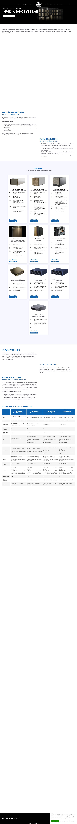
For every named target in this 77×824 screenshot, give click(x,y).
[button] (13, 221)
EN (62, 4)
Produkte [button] (18, 4)
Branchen (31, 4)
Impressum (58, 822)
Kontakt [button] (55, 4)
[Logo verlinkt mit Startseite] (38, 4)
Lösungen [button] (25, 4)
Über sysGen (49, 4)
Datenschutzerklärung (64, 818)
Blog (45, 4)
